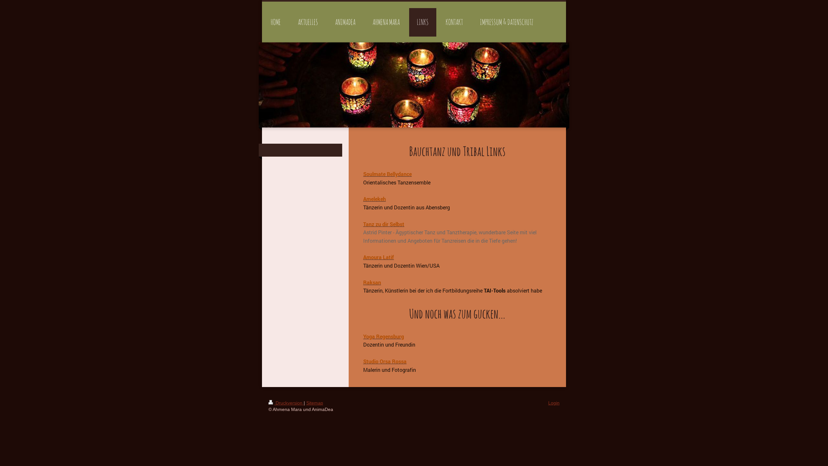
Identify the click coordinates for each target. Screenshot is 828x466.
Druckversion (289, 402)
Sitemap (314, 402)
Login (554, 402)
